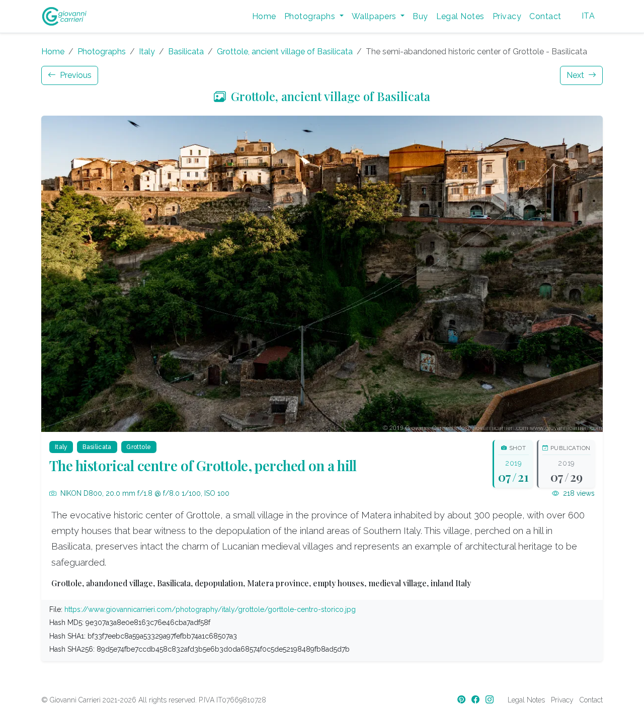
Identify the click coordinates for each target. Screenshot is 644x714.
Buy (420, 16)
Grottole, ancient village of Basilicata (285, 51)
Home (264, 16)
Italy (147, 51)
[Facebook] (476, 699)
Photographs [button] (311, 16)
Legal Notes (460, 16)
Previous (75, 75)
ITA (588, 16)
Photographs (101, 51)
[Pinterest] (462, 699)
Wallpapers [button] (375, 16)
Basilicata (186, 51)
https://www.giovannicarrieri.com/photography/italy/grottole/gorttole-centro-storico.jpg (210, 609)
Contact (545, 16)
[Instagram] (491, 699)
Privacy (507, 16)
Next (576, 75)
